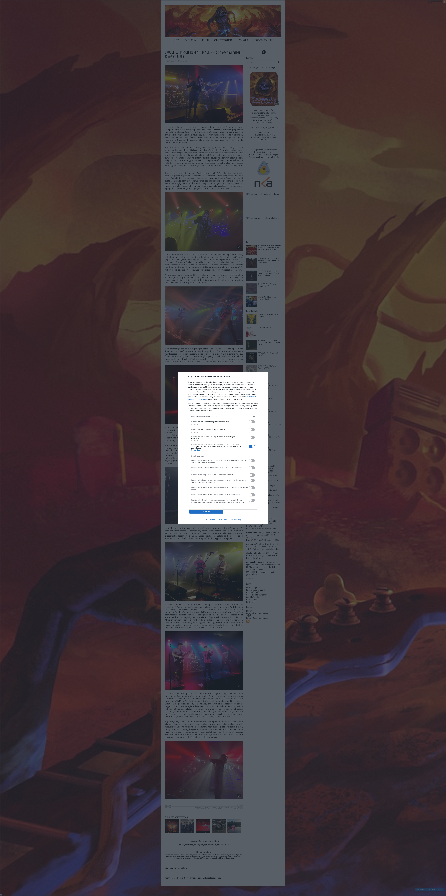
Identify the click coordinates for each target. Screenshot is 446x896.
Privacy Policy (236, 520)
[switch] (252, 421)
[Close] (263, 376)
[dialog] (223, 448)
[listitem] (223, 416)
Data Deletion (210, 520)
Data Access (223, 520)
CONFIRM (206, 511)
